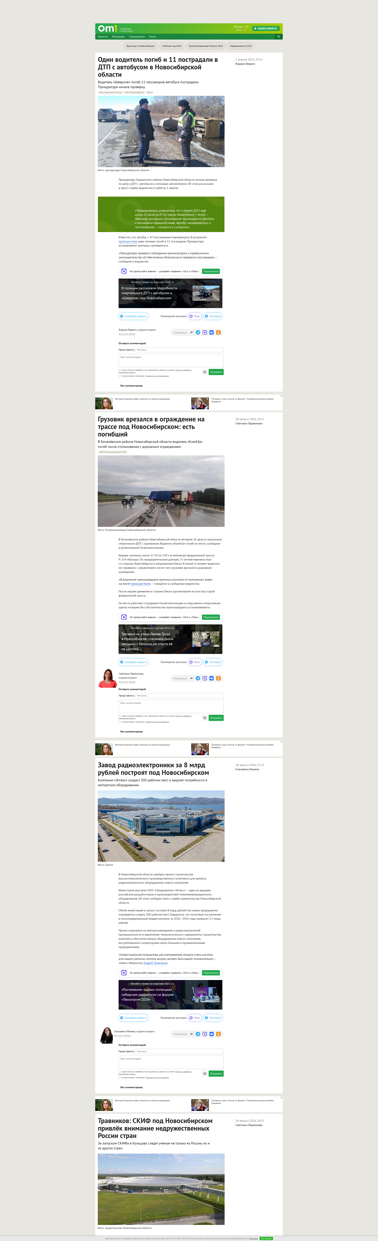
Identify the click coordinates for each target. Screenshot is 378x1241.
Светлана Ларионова (249, 423)
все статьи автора (127, 334)
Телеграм (215, 316)
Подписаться (210, 271)
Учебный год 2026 (171, 45)
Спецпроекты (137, 36)
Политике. (254, 1238)
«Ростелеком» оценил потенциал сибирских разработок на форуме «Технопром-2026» (148, 994)
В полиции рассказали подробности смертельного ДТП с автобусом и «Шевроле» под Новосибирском (149, 293)
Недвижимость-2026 (241, 45)
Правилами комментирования (157, 376)
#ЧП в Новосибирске (134, 92)
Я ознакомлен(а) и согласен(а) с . (145, 376)
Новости (103, 36)
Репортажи (118, 36)
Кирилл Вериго (245, 64)
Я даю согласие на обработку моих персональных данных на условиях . (155, 371)
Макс (197, 316)
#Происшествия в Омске (110, 92)
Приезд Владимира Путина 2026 (206, 45)
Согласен (266, 1238)
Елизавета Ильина (247, 769)
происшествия (128, 241)
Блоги (152, 36)
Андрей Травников (155, 963)
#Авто (150, 92)
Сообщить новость (136, 316)
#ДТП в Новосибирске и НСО (112, 452)
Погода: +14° (241, 28)
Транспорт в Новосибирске (140, 45)
